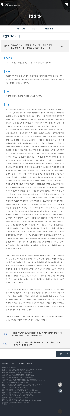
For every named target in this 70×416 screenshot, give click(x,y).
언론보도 (35, 29)
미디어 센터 (21, 29)
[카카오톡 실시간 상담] (60, 384)
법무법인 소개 (5, 363)
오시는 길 (29, 363)
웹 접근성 (21, 363)
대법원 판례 (49, 29)
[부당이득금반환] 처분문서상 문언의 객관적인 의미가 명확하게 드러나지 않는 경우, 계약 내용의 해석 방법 (37, 334)
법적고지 (14, 363)
